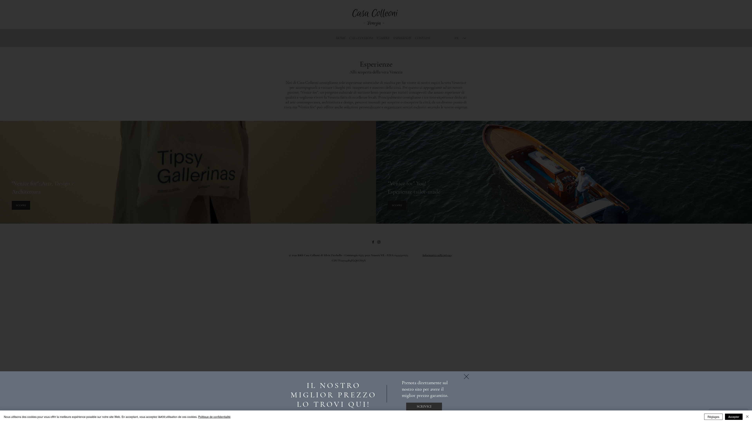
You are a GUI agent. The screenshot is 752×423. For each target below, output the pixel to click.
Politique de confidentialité (214, 417)
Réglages (713, 417)
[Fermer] (747, 417)
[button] (466, 377)
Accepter (733, 417)
